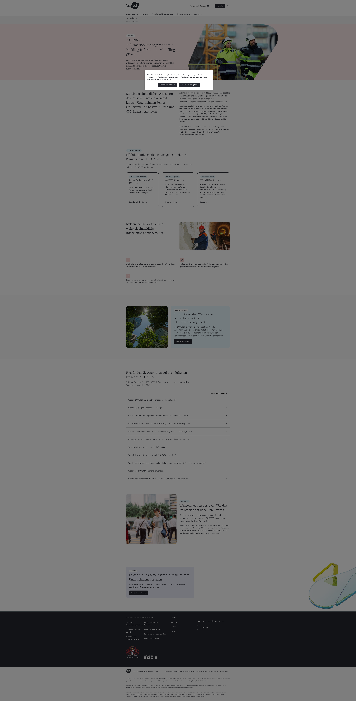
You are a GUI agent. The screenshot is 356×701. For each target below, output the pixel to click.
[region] (179, 80)
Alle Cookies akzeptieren (189, 85)
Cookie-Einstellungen (167, 85)
